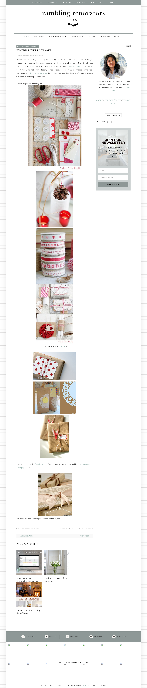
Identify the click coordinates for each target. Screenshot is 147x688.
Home (26, 37)
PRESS (118, 100)
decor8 (63, 346)
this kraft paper (74, 66)
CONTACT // (110, 100)
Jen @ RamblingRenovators (28, 55)
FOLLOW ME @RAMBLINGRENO (73, 662)
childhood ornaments (37, 73)
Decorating (77, 37)
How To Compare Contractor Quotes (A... (27, 579)
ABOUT (99, 100)
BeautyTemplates (86, 685)
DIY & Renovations (58, 37)
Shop (116, 37)
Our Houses (39, 37)
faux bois (39, 464)
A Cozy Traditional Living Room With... (28, 611)
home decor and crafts (27, 46)
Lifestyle (92, 37)
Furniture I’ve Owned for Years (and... (55, 579)
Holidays (105, 37)
